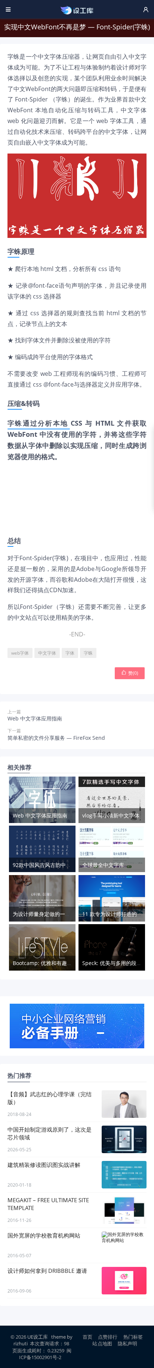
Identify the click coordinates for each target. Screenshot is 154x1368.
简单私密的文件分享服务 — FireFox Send (56, 737)
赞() (129, 673)
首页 (87, 1336)
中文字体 (47, 653)
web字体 (20, 653)
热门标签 (133, 1336)
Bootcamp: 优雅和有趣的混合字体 (53, 963)
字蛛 (88, 653)
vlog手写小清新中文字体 (110, 815)
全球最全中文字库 (103, 864)
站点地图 (102, 1343)
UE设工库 (37, 1336)
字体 (69, 653)
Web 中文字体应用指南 (34, 718)
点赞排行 (108, 1336)
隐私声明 (128, 1343)
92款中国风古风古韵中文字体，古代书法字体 (65, 864)
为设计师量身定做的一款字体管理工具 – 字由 (65, 913)
